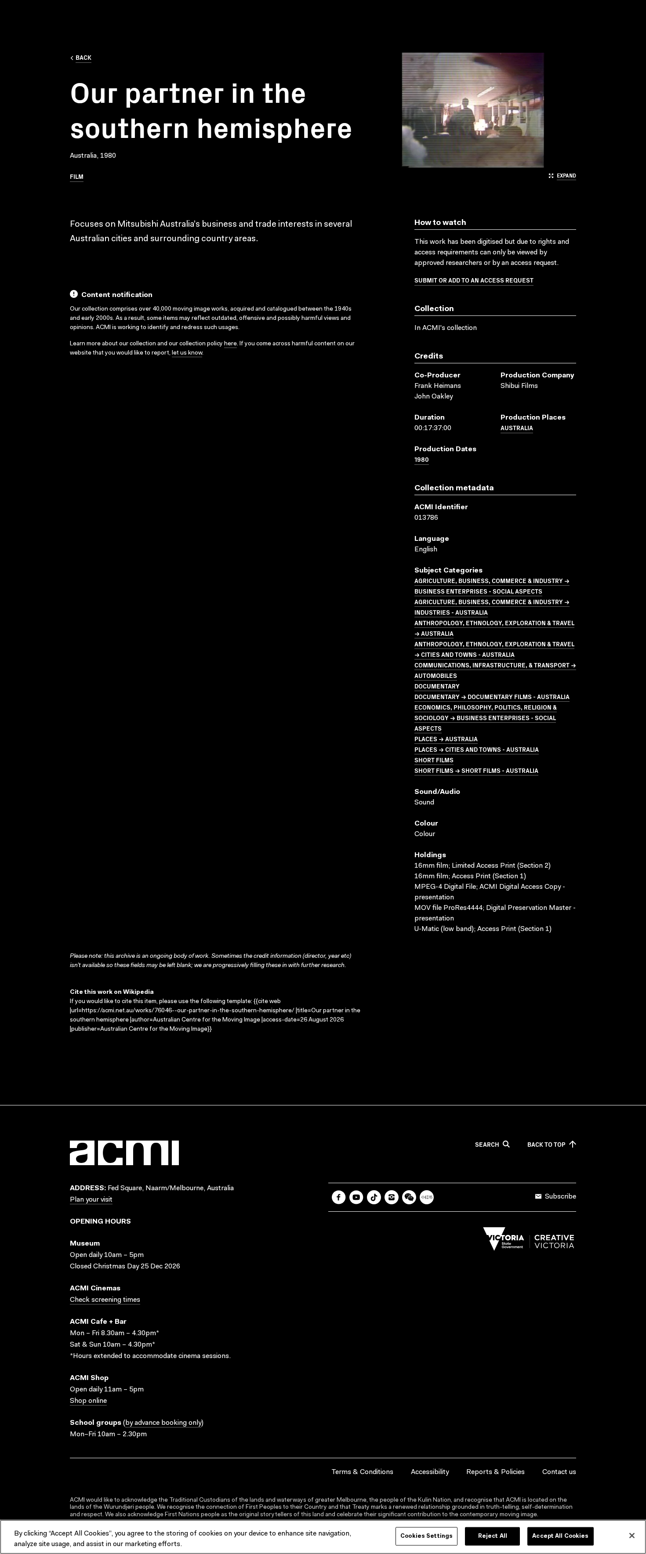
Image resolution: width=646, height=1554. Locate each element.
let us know (187, 353)
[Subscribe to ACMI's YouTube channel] (356, 1197)
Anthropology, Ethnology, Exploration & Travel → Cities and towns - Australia (494, 649)
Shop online (88, 1401)
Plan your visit (91, 1199)
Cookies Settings (426, 1536)
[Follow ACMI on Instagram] (392, 1197)
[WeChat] (409, 1197)
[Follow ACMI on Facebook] (339, 1197)
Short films (434, 759)
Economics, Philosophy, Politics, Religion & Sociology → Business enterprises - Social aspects (485, 717)
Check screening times (105, 1300)
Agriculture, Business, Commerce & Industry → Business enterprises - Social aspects (492, 585)
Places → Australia (446, 738)
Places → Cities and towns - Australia (476, 749)
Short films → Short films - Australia (476, 770)
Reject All (492, 1536)
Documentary (437, 685)
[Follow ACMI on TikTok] (374, 1197)
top (546, 1144)
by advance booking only (163, 1423)
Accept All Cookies (560, 1536)
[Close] (632, 1535)
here (230, 344)
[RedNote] (427, 1197)
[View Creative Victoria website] (529, 1241)
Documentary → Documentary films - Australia (492, 696)
